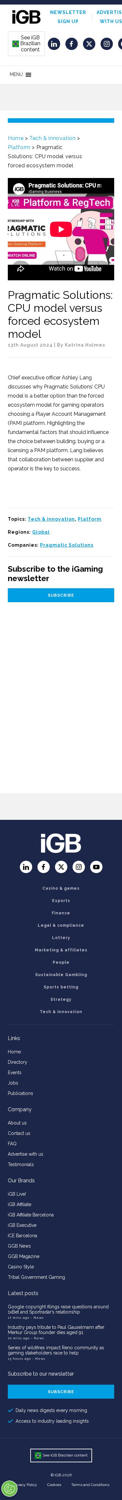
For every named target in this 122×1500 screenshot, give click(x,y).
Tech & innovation (52, 138)
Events (14, 1072)
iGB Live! (17, 1194)
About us (17, 1122)
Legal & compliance (61, 925)
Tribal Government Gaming (36, 1277)
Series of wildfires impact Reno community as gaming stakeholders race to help (56, 1350)
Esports (61, 900)
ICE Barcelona (22, 1235)
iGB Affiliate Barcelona (31, 1214)
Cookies (54, 1484)
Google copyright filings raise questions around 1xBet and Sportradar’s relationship (58, 1309)
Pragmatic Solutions (66, 545)
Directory (17, 1062)
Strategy (61, 999)
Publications (20, 1093)
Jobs (13, 1083)
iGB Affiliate (19, 1204)
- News (37, 1317)
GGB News (19, 1246)
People (61, 962)
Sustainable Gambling (61, 974)
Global (41, 532)
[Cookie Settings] (9, 1489)
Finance (61, 913)
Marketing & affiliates (61, 950)
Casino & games (61, 888)
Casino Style (21, 1266)
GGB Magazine (23, 1256)
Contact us (19, 1133)
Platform (19, 147)
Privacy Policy (25, 1484)
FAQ (12, 1143)
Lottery (61, 937)
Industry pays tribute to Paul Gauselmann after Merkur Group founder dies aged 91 (56, 1330)
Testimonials (21, 1164)
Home (15, 138)
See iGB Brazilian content (26, 43)
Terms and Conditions (90, 1484)
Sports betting (61, 987)
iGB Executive (22, 1225)
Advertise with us (25, 1154)
